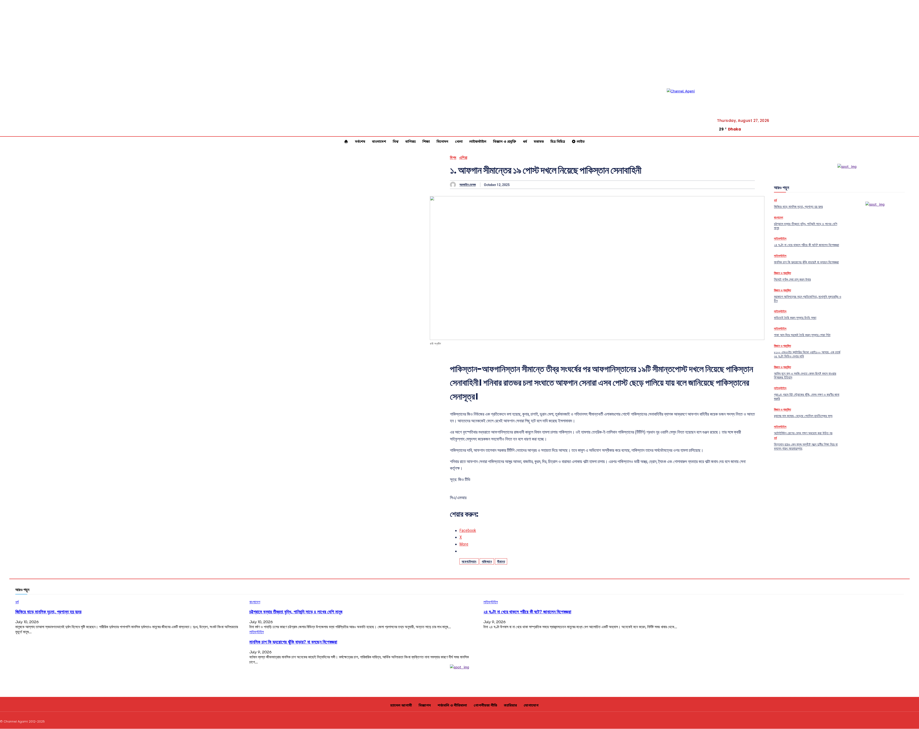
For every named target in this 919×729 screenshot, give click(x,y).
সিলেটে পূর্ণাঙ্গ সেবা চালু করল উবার (792, 279)
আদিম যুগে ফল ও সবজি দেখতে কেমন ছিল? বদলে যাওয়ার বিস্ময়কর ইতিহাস (805, 375)
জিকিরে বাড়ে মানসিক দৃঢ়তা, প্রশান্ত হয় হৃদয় (798, 206)
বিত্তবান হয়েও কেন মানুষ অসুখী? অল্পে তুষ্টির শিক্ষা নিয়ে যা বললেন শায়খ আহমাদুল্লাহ (806, 446)
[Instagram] (882, 720)
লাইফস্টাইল (780, 238)
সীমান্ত (501, 561)
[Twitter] (911, 133)
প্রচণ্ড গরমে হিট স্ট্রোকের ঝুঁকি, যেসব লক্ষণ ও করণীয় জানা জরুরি (806, 396)
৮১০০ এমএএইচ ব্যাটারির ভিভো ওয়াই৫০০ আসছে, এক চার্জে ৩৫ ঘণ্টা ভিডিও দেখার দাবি (807, 354)
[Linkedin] (894, 720)
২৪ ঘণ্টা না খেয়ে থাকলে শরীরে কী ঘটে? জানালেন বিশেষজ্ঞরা (806, 245)
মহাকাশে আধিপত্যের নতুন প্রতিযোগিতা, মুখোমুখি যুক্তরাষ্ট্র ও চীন (807, 298)
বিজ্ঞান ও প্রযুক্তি (782, 273)
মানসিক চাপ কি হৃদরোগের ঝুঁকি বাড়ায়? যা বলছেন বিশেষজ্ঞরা (806, 262)
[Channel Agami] (688, 109)
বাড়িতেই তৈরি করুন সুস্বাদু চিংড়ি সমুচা (795, 317)
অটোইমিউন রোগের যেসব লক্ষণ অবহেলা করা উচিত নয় (803, 433)
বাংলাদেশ (778, 217)
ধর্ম (775, 200)
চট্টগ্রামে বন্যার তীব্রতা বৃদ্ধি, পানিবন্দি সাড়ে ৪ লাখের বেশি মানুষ (805, 225)
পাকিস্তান (487, 561)
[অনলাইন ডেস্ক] (454, 185)
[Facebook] (911, 127)
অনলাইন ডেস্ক (468, 185)
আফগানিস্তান (469, 561)
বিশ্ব (453, 158)
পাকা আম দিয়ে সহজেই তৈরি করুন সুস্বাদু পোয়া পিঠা (802, 335)
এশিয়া (463, 158)
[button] (894, 129)
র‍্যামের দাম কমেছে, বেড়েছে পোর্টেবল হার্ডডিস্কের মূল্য (803, 415)
